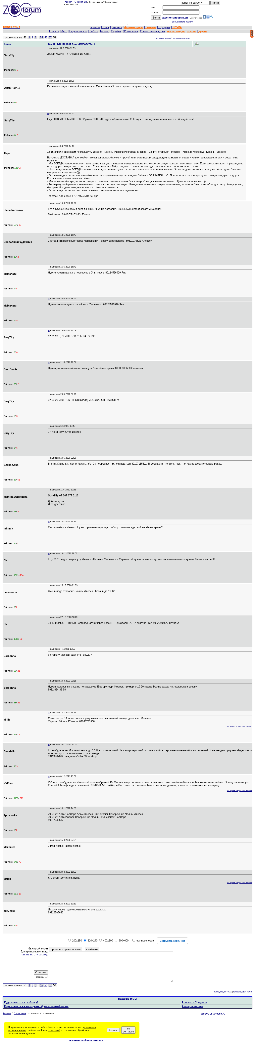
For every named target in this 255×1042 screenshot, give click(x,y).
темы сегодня (176, 31)
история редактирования (239, 726)
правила (95, 27)
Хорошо (113, 1030)
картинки (117, 27)
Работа (93, 31)
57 (50, 37)
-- (48, 48)
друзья (202, 31)
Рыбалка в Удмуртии (194, 1002)
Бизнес (104, 31)
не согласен (128, 1030)
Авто (64, 31)
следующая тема (163, 38)
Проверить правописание (65, 949)
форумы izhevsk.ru (213, 1013)
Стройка (116, 31)
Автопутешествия (192, 1006)
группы (191, 31)
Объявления (130, 31)
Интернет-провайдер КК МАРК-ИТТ (86, 1040)
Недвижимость (78, 31)
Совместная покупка (152, 31)
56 (45, 37)
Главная (68, 2)
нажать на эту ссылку (34, 954)
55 (41, 37)
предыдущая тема (181, 38)
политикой (54, 1030)
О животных (81, 2)
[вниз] (251, 34)
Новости (54, 31)
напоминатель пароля (182, 22)
